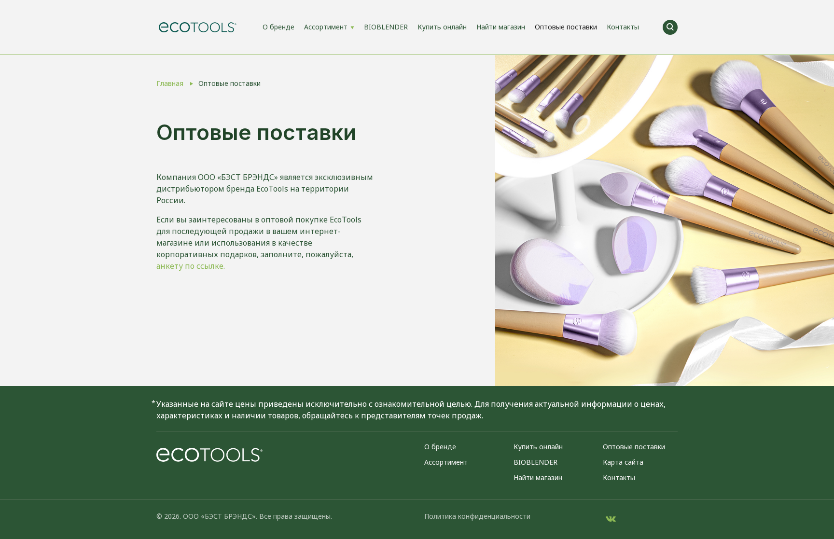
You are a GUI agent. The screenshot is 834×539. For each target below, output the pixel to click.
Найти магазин (500, 26)
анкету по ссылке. (190, 266)
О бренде (278, 26)
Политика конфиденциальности (477, 516)
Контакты (623, 26)
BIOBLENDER (386, 26)
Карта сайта (623, 462)
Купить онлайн (442, 26)
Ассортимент (326, 26)
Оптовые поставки (566, 26)
